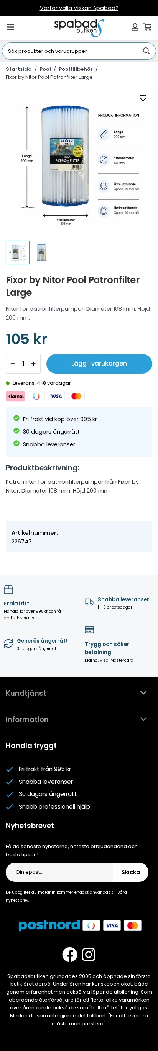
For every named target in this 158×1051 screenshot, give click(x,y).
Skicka (131, 872)
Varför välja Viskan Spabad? (79, 8)
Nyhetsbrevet (30, 826)
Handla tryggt (31, 746)
